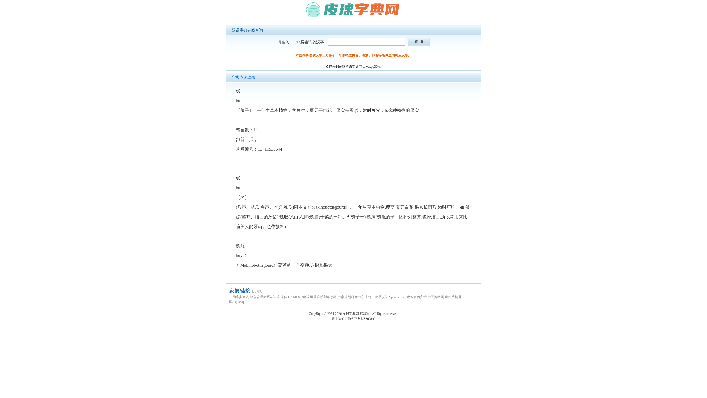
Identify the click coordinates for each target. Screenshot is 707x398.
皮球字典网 (350, 314)
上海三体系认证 (376, 297)
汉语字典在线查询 (247, 30)
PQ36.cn (365, 314)
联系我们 (369, 318)
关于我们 (338, 318)
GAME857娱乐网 (300, 297)
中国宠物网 (436, 297)
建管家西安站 (417, 297)
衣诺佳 (282, 297)
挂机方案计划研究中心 (347, 297)
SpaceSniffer (397, 297)
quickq (239, 302)
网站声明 (353, 318)
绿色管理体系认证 (263, 297)
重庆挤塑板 (322, 297)
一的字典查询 (239, 297)
